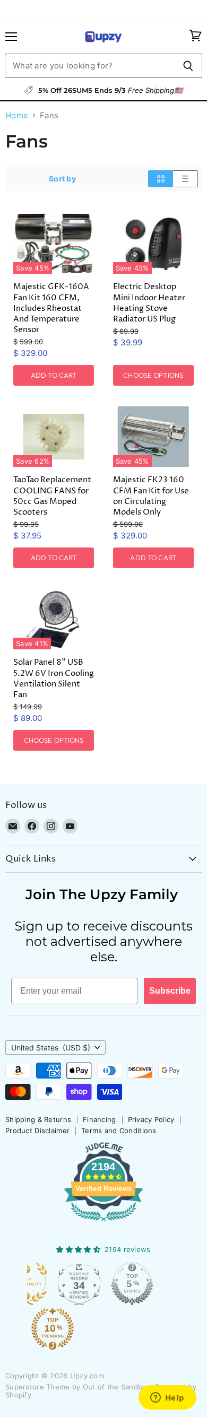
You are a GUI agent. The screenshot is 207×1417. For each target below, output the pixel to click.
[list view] (185, 178)
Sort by (62, 179)
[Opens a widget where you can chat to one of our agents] (167, 1398)
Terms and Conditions (119, 1130)
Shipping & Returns (38, 1119)
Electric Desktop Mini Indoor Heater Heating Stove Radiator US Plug (149, 302)
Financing (99, 1119)
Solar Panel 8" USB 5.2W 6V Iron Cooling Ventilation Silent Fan (53, 678)
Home (16, 115)
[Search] (188, 66)
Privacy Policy (151, 1119)
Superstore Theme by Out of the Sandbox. (79, 1387)
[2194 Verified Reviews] (103, 1223)
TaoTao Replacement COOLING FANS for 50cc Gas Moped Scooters (52, 495)
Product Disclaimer (37, 1130)
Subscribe (170, 990)
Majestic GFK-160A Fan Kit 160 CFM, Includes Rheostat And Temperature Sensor (51, 308)
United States (50, 1047)
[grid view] (160, 178)
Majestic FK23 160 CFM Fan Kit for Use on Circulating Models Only (151, 495)
